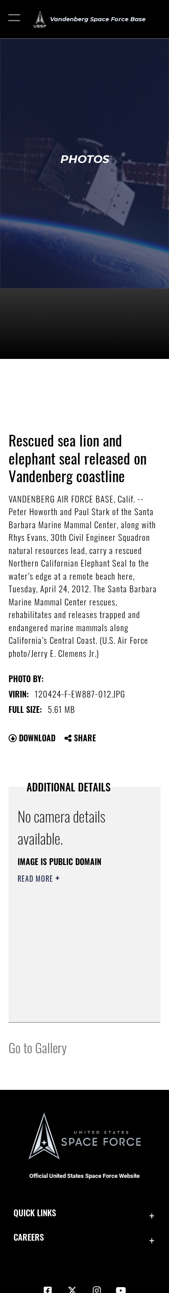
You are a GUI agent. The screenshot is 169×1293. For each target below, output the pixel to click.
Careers (29, 1236)
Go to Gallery (38, 1047)
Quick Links (35, 1212)
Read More (36, 878)
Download (36, 738)
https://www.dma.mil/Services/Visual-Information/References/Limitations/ (72, 992)
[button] (14, 19)
